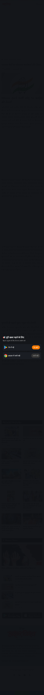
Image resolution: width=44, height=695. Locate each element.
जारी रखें (35, 356)
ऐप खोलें (36, 347)
